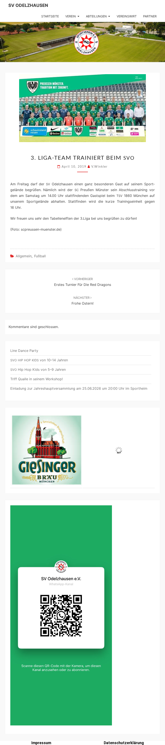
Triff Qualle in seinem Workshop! (36, 379)
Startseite (50, 16)
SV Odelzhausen (28, 5)
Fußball (40, 256)
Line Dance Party (24, 350)
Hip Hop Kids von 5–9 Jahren (38, 369)
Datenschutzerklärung (124, 742)
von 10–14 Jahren (39, 360)
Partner (150, 16)
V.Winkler (99, 166)
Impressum (41, 742)
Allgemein (24, 256)
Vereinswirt (127, 16)
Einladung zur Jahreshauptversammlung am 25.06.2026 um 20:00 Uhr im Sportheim (78, 388)
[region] (82, 450)
